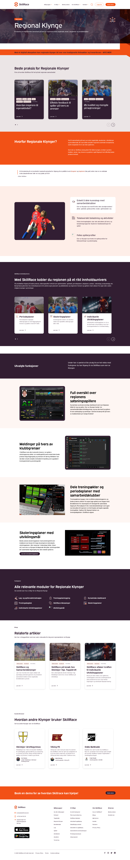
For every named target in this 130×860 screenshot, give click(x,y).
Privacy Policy (96, 827)
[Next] (113, 124)
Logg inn (99, 4)
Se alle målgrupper (59, 812)
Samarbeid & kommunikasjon (78, 830)
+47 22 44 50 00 (21, 816)
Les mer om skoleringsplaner (29, 554)
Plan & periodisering (75, 815)
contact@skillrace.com (23, 813)
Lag (55, 827)
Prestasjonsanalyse (75, 834)
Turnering (56, 840)
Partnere (95, 824)
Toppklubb (56, 818)
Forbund (56, 815)
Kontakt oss (111, 815)
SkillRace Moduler (75, 818)
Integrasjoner (74, 837)
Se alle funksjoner (75, 812)
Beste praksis (66, 4)
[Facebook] (105, 853)
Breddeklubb (57, 824)
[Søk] (92, 4)
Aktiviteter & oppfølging (76, 827)
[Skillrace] (21, 4)
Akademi (56, 837)
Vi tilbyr (56, 4)
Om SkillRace (75, 4)
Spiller (55, 830)
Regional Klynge (58, 821)
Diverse (111, 808)
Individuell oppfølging (76, 821)
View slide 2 (17, 124)
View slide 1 (15, 124)
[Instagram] (108, 853)
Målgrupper (47, 4)
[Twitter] (111, 853)
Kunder (95, 821)
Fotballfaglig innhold (75, 824)
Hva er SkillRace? (97, 812)
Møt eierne (95, 818)
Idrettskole (57, 834)
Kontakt (85, 4)
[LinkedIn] (115, 853)
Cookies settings (54, 853)
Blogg (94, 815)
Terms (47, 853)
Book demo (110, 4)
